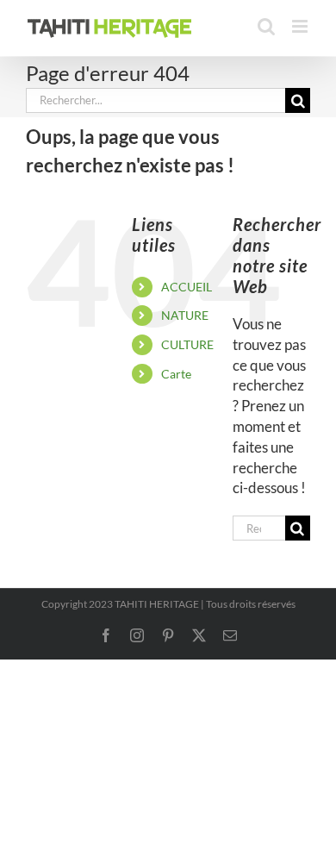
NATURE (184, 315)
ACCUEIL (186, 286)
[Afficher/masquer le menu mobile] (301, 26)
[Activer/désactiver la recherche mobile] (266, 26)
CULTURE (187, 344)
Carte (176, 373)
